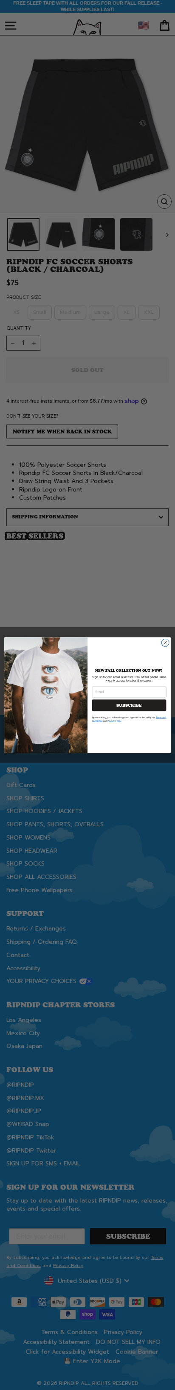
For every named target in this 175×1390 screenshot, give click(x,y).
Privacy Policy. (114, 721)
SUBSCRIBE (128, 705)
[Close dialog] (165, 643)
